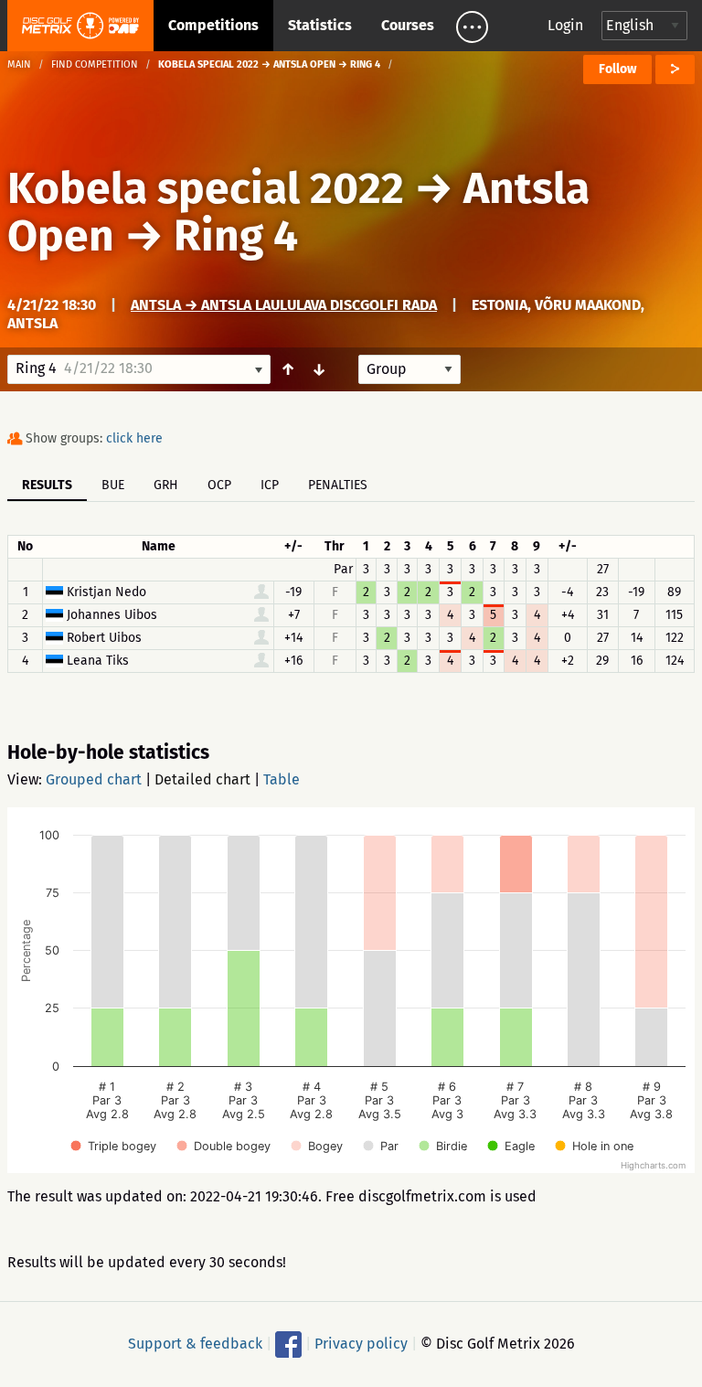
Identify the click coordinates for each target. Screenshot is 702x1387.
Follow (617, 69)
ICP (270, 485)
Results (47, 485)
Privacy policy (361, 1343)
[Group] (409, 369)
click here (134, 438)
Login (565, 25)
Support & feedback (195, 1343)
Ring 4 (236, 235)
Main (19, 64)
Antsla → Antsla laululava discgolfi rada (284, 305)
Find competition (94, 64)
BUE (112, 485)
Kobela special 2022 (205, 188)
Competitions (213, 25)
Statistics (320, 25)
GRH (166, 485)
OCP (219, 485)
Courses (407, 25)
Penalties (337, 485)
